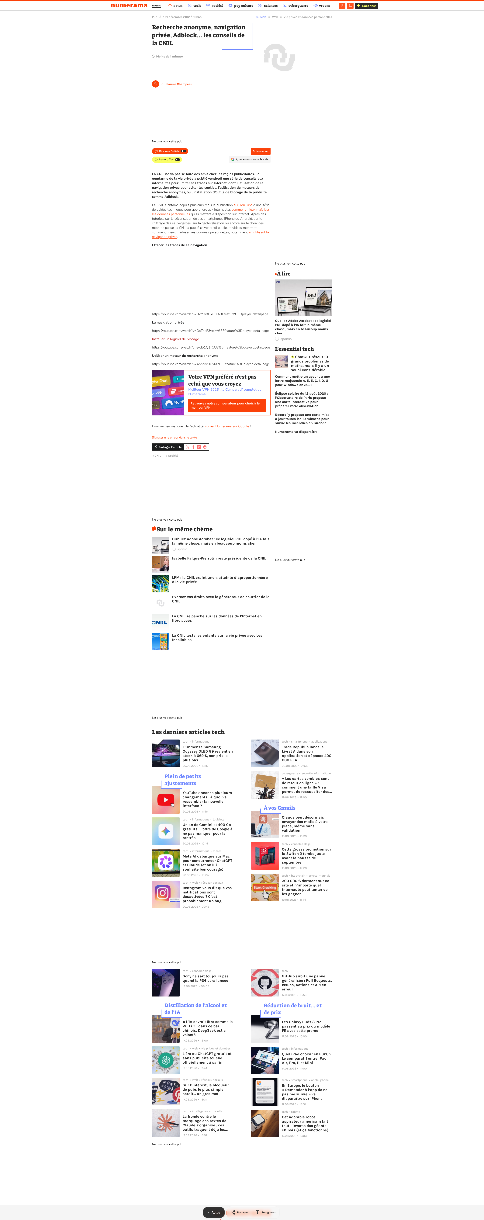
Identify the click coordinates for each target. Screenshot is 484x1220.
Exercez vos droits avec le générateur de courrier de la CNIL (221, 599)
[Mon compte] (342, 6)
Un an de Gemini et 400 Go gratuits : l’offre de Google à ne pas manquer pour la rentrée (208, 831)
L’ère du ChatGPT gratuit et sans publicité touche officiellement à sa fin (207, 1058)
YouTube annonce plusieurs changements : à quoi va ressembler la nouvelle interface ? (207, 799)
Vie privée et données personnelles (308, 17)
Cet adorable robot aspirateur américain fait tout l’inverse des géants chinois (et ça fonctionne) (305, 1123)
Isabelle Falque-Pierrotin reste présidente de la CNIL (219, 558)
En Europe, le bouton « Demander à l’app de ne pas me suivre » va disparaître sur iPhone (304, 1092)
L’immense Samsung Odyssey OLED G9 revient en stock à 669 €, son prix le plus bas (208, 753)
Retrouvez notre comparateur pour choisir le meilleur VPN (225, 405)
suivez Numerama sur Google (227, 426)
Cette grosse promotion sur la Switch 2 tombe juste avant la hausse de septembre (306, 856)
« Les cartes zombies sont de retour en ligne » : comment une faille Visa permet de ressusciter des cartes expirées (305, 785)
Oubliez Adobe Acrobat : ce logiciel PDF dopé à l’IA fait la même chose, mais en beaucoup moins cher (220, 541)
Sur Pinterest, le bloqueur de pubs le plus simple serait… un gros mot (206, 1089)
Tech (263, 17)
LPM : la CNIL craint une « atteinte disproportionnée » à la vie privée (220, 579)
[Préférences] (350, 6)
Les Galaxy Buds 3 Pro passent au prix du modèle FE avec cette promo (306, 1026)
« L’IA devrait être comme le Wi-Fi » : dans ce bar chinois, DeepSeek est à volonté (208, 1028)
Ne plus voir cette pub (167, 141)
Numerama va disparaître (296, 432)
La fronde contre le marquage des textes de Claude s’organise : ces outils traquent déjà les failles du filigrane (204, 1123)
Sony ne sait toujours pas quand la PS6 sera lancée (206, 978)
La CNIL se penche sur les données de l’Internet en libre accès (217, 618)
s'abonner (369, 6)
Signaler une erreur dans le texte (174, 437)
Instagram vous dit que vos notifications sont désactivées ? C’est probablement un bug (207, 894)
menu (156, 5)
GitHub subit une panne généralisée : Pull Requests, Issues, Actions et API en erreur (307, 982)
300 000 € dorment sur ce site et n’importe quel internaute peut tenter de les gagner (305, 887)
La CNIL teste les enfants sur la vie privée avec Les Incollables (217, 637)
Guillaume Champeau (176, 84)
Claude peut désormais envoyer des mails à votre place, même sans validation (305, 824)
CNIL (158, 455)
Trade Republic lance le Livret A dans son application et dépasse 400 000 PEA (306, 753)
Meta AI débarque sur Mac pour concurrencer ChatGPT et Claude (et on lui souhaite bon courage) (207, 863)
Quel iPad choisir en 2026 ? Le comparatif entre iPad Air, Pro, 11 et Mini (306, 1058)
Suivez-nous (260, 151)
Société (173, 455)
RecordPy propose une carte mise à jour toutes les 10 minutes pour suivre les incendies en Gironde (302, 419)
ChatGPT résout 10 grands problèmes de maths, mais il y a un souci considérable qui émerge (310, 363)
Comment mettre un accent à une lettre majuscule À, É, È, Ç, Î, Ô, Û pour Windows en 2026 (302, 380)
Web (275, 17)
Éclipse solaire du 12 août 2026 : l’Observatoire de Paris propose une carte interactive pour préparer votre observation (301, 399)
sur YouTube (243, 205)
